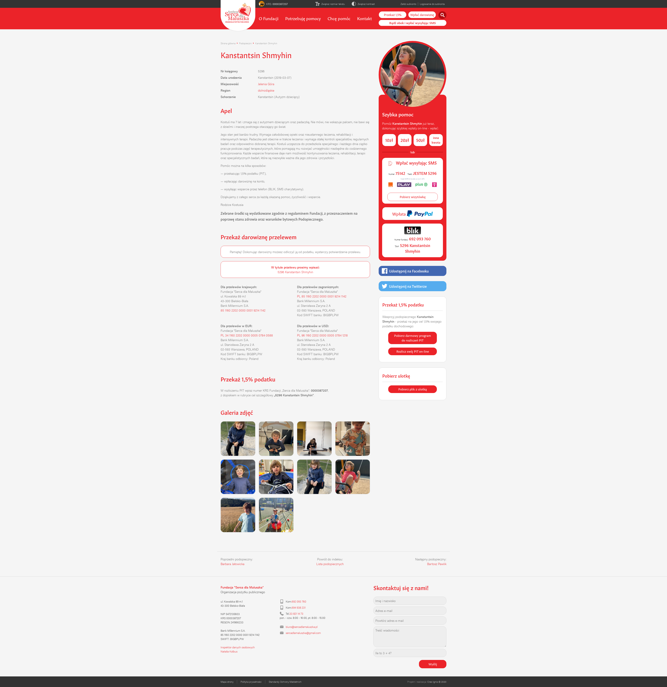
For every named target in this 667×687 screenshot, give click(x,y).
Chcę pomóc (339, 18)
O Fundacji (268, 18)
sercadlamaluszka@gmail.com (303, 633)
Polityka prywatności (251, 681)
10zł (389, 140)
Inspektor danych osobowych (238, 647)
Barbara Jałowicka (232, 564)
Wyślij (433, 664)
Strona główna (228, 43)
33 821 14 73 (296, 614)
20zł (405, 140)
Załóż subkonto (408, 4)
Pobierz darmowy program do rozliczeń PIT (412, 337)
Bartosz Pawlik (436, 564)
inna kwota (436, 139)
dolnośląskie (266, 90)
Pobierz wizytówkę (413, 196)
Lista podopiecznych (330, 564)
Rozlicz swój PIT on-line (412, 351)
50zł (420, 140)
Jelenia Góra (266, 84)
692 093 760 (299, 601)
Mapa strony (227, 681)
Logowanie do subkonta (432, 4)
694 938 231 (299, 607)
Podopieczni (245, 43)
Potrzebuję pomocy (303, 18)
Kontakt (364, 18)
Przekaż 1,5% (392, 14)
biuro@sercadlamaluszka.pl (302, 627)
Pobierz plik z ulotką (412, 389)
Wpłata (399, 213)
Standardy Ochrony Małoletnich (285, 681)
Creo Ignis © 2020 (436, 681)
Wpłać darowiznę (422, 14)
